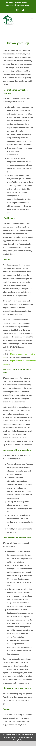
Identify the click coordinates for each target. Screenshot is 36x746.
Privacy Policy (17, 740)
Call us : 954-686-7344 (17, 2)
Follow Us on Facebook (25, 737)
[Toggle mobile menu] (32, 18)
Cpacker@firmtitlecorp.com (18, 5)
